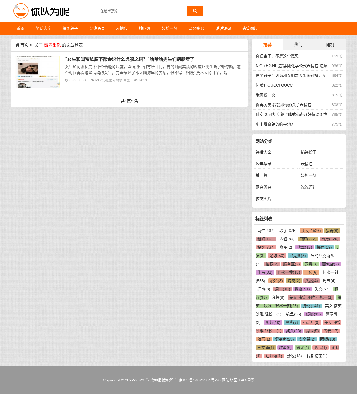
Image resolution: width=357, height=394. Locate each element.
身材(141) (311, 306)
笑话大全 (263, 152)
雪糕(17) (331, 331)
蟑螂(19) (313, 314)
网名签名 (263, 187)
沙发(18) (294, 356)
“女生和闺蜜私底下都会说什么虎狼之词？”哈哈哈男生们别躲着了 (129, 59)
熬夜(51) (302, 289)
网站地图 (229, 380)
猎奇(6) (332, 230)
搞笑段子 (309, 152)
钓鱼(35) (293, 314)
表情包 (307, 163)
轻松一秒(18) (288, 272)
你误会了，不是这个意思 (277, 56)
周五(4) (329, 280)
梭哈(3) (276, 280)
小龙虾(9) (311, 322)
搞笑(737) (266, 247)
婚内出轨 (115, 80)
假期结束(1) (317, 356)
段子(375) (288, 230)
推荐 (267, 44)
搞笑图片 (263, 199)
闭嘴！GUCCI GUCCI (275, 85)
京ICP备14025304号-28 (200, 380)
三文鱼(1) (265, 347)
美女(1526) (311, 230)
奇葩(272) (308, 239)
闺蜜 (126, 80)
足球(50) (276, 255)
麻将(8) (278, 297)
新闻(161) (266, 239)
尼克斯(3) (297, 255)
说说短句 (309, 187)
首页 (21, 28)
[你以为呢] (40, 11)
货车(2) (285, 247)
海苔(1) (263, 339)
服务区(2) (291, 264)
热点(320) (330, 239)
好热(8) (263, 289)
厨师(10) (273, 322)
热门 (298, 44)
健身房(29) (284, 339)
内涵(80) (287, 239)
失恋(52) (322, 289)
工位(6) (311, 272)
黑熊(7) (291, 322)
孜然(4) (311, 280)
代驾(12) (304, 247)
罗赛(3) (311, 264)
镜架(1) (302, 347)
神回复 (261, 175)
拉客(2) (272, 264)
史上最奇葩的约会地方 (275, 124)
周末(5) (312, 331)
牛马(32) (264, 272)
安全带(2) (307, 339)
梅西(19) (324, 247)
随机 (330, 44)
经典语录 (263, 163)
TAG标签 (246, 380)
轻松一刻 (309, 175)
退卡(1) (320, 347)
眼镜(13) (327, 339)
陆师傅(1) (274, 356)
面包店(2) (330, 264)
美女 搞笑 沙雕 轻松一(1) (311, 297)
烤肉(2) (294, 280)
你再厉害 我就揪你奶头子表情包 (284, 104)
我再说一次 (265, 95)
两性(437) (266, 230)
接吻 (105, 80)
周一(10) (282, 289)
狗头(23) (293, 331)
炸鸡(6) (285, 347)
